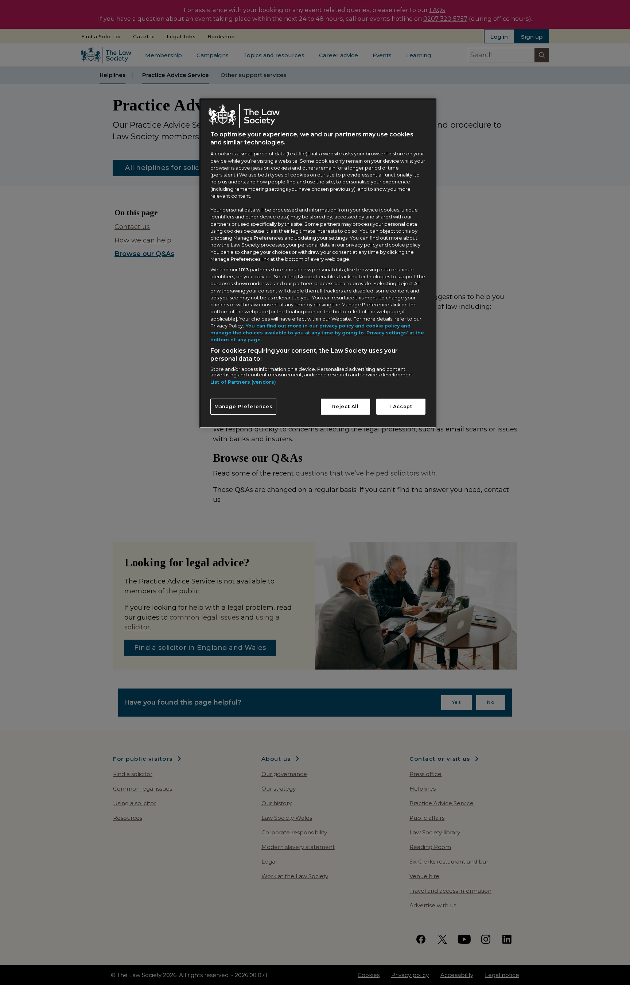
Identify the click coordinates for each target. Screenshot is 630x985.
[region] (317, 263)
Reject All (345, 406)
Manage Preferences (243, 406)
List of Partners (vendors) (243, 382)
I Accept (400, 406)
